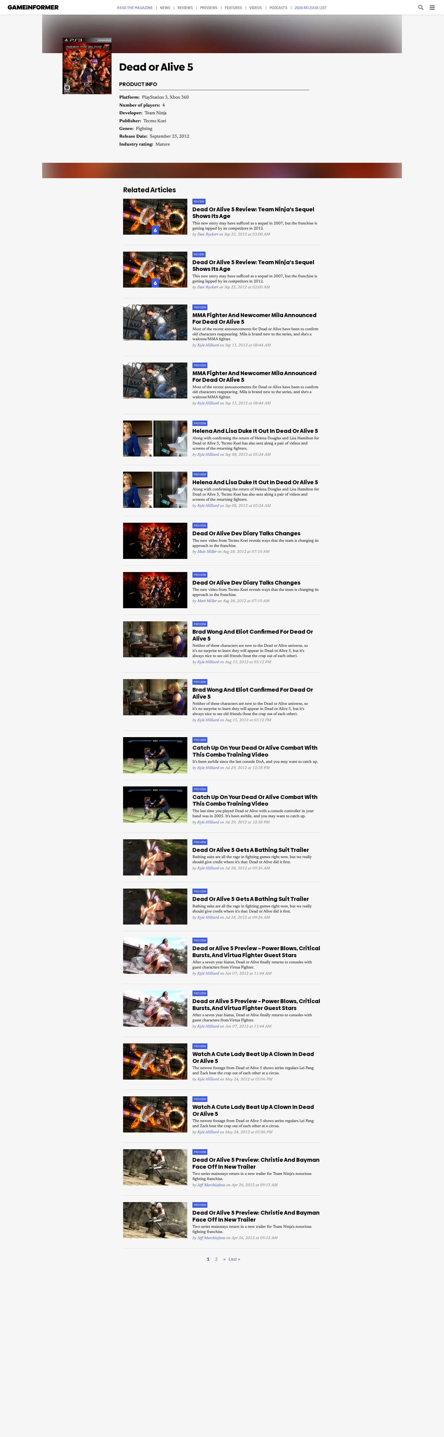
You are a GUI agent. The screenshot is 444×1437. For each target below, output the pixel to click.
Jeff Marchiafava (211, 1185)
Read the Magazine (135, 7)
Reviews (185, 7)
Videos (255, 7)
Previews (208, 7)
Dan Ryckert (207, 234)
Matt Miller (207, 552)
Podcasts (278, 7)
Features (233, 7)
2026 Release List (311, 7)
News (165, 7)
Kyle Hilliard (208, 345)
